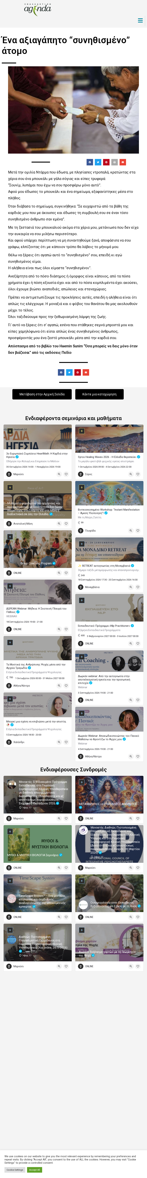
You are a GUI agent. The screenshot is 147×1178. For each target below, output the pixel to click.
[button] (90, 162)
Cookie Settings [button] (15, 1170)
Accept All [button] (34, 1170)
